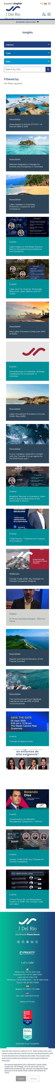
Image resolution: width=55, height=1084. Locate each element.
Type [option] (8, 53)
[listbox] (27, 44)
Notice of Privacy (27, 1002)
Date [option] (8, 61)
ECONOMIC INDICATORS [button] (26, 22)
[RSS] (37, 939)
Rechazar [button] (33, 1078)
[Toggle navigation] (49, 14)
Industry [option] (10, 45)
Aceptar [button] (21, 1078)
